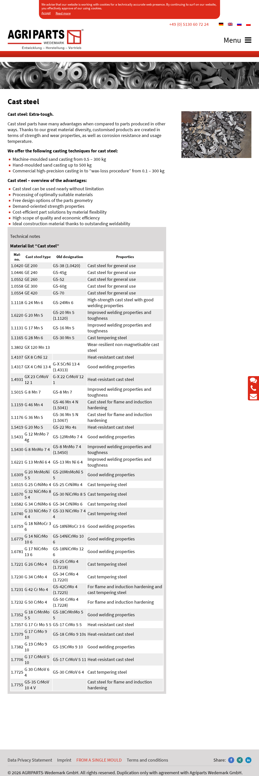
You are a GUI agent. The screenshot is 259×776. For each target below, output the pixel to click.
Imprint (64, 760)
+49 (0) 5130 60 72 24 (189, 24)
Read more (63, 13)
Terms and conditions (147, 760)
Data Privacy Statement (30, 760)
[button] (231, 760)
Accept (46, 13)
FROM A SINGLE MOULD (99, 760)
